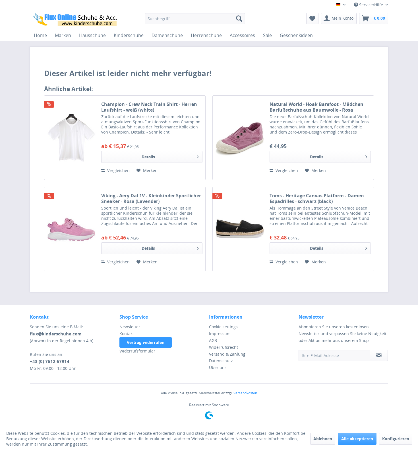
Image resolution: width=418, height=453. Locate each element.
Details (148, 156)
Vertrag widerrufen (145, 342)
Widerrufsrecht (223, 347)
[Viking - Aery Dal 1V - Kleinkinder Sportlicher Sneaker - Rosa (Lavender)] (71, 229)
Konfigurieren (395, 438)
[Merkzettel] (312, 18)
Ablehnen (322, 438)
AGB (213, 340)
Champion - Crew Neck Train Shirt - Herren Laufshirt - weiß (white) (149, 107)
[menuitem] (195, 18)
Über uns (218, 367)
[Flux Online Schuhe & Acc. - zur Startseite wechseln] (76, 20)
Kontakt (126, 333)
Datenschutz (221, 360)
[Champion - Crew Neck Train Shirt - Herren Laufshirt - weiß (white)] (71, 137)
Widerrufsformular (137, 351)
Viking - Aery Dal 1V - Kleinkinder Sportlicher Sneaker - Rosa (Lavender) (151, 198)
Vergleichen (118, 170)
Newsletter (129, 326)
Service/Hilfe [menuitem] (371, 4)
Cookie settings (223, 326)
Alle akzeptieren (357, 438)
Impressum (220, 333)
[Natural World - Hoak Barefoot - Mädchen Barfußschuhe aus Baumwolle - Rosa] (240, 137)
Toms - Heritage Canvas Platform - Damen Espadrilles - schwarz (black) (317, 198)
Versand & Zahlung (227, 354)
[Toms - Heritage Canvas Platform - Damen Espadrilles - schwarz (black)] (240, 229)
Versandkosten (245, 393)
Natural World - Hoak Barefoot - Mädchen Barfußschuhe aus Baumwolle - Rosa (316, 107)
